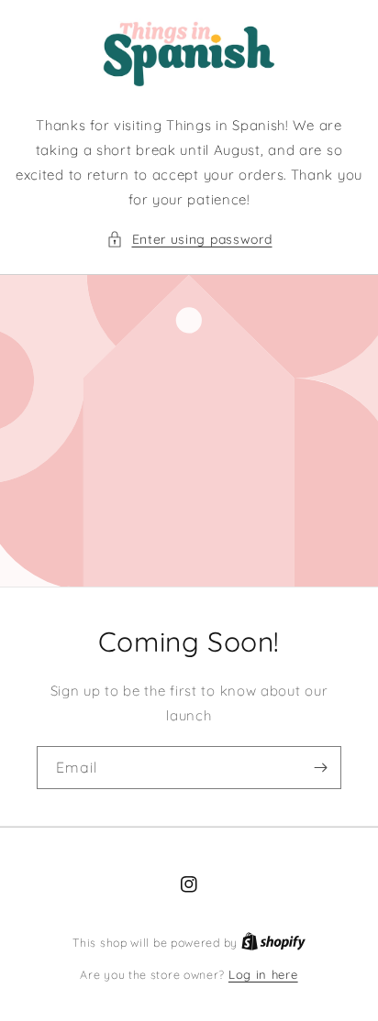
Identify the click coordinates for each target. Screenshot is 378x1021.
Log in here (263, 974)
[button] (189, 239)
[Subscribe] (320, 767)
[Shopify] (273, 942)
